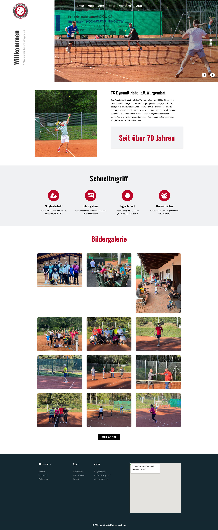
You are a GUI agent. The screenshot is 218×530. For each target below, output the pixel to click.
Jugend (112, 5)
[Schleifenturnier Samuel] (158, 334)
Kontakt (139, 5)
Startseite (79, 5)
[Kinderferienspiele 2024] (109, 270)
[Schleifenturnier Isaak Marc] (158, 372)
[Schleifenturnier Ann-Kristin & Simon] (158, 410)
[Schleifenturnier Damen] (109, 410)
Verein (91, 5)
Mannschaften (125, 5)
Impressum (43, 475)
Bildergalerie (90, 206)
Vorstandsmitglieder (102, 475)
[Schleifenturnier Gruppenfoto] (109, 334)
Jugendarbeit (127, 206)
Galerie (101, 5)
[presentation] (204, 75)
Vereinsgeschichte (101, 479)
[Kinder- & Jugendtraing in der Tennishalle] (59, 270)
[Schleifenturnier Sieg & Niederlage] (109, 372)
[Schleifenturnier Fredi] (59, 372)
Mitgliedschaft (53, 206)
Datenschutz (44, 479)
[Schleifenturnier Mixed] (59, 410)
